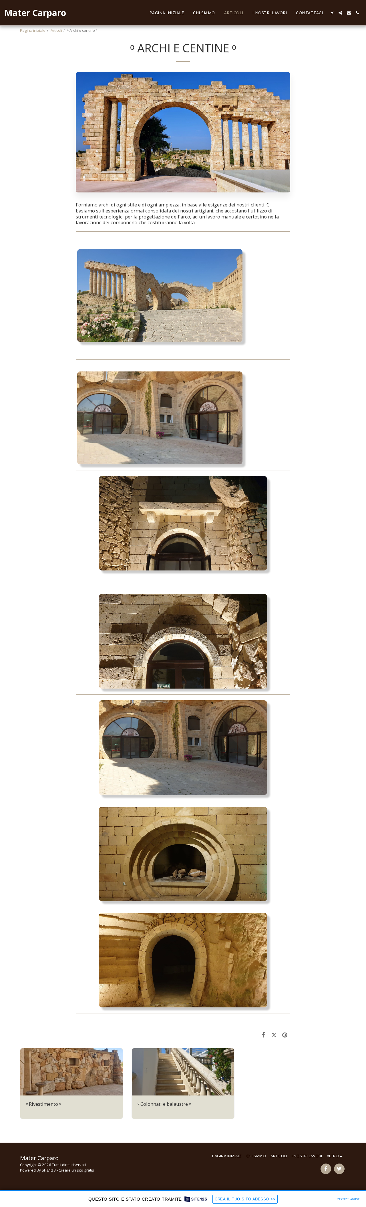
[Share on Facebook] (263, 1034)
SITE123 (49, 1170)
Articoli (56, 30)
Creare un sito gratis (76, 1170)
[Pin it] (285, 1034)
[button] (332, 13)
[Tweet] (274, 1034)
